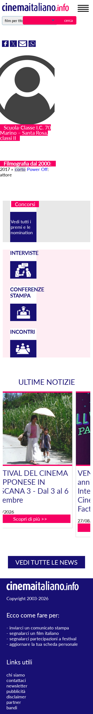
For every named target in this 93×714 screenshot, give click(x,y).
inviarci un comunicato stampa (39, 627)
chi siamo (15, 675)
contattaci (16, 680)
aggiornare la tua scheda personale (43, 644)
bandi (11, 707)
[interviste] (23, 277)
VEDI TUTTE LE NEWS (46, 562)
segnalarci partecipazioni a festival (42, 638)
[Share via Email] (23, 45)
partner (13, 702)
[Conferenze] (23, 319)
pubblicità (15, 691)
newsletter (17, 685)
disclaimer (16, 696)
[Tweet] (14, 45)
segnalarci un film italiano (34, 633)
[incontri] (23, 355)
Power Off (37, 169)
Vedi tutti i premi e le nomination (22, 227)
